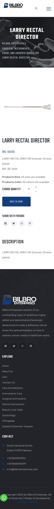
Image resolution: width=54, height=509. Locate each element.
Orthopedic (8, 420)
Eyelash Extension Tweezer (17, 426)
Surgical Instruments (14, 398)
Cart (4, 377)
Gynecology (9, 415)
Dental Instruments (13, 404)
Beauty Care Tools (12, 409)
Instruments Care (12, 393)
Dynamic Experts (27, 501)
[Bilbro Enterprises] (13, 5)
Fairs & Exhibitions (12, 388)
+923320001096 (16, 458)
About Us (7, 371)
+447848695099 (16, 463)
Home (5, 365)
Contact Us (8, 382)
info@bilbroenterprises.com (22, 469)
